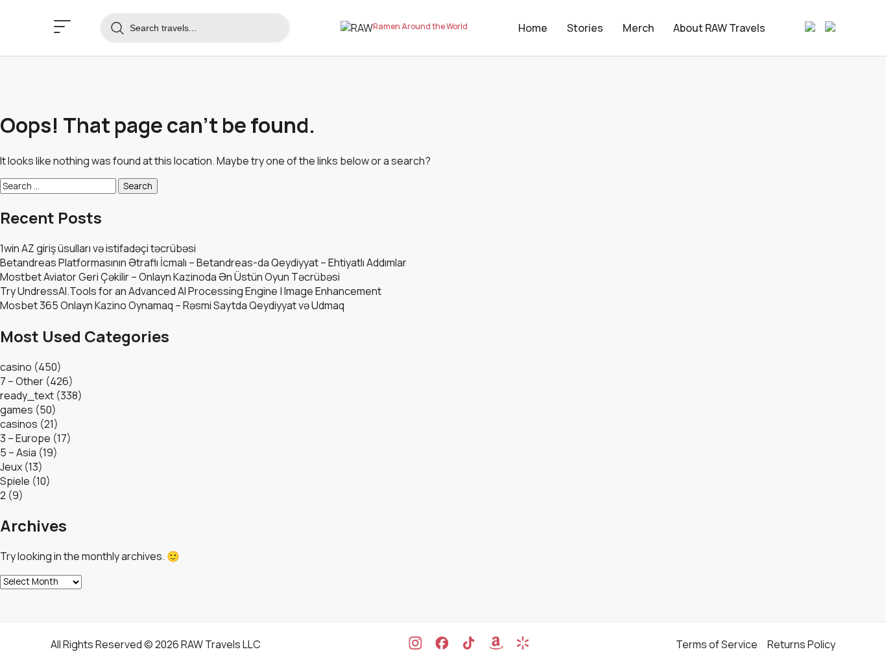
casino (16, 367)
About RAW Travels (719, 28)
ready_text (27, 395)
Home (532, 28)
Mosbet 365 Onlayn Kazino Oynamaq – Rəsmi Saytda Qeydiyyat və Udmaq (172, 305)
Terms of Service (717, 644)
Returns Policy (801, 644)
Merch (638, 28)
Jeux (11, 467)
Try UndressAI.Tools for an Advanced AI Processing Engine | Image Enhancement (190, 291)
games (16, 410)
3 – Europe (25, 438)
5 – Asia (18, 452)
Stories (585, 28)
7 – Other (21, 381)
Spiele (15, 481)
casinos (19, 424)
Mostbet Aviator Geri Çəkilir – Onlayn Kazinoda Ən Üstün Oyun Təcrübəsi (170, 277)
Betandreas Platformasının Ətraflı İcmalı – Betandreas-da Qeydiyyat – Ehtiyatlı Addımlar (203, 262)
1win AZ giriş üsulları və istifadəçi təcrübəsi (98, 248)
